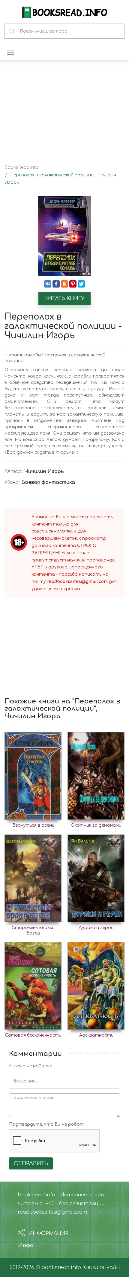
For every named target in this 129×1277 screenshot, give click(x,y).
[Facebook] (56, 284)
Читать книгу (64, 298)
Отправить (31, 1163)
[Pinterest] (72, 284)
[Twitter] (81, 284)
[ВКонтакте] (47, 284)
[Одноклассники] (64, 284)
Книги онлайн (101, 1267)
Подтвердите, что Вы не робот (46, 1124)
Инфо (26, 1245)
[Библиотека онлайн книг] (64, 12)
